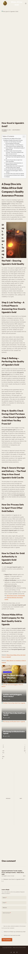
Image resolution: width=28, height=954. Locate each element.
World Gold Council (12, 595)
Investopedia (21, 595)
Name (4, 897)
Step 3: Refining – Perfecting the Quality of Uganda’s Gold (15, 148)
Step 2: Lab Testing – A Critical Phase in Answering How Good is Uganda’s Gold (14, 145)
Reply (24, 875)
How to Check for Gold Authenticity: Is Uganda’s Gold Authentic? (14, 163)
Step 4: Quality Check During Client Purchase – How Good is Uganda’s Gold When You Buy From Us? (14, 152)
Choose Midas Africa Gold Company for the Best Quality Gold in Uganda (14, 166)
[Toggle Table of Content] (23, 136)
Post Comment (7, 939)
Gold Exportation (7, 672)
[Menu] (25, 3)
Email (4, 902)
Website (5, 907)
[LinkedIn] (16, 952)
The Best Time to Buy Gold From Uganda (15, 173)
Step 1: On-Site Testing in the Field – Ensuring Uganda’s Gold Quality (14, 142)
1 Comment (4, 131)
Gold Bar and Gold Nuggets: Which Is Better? (14, 171)
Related (8, 176)
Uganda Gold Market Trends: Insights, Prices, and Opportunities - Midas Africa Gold (13, 872)
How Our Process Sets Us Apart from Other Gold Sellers (14, 160)
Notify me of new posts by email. (12, 935)
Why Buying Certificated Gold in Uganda (15, 175)
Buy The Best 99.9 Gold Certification (14, 169)
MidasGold (7, 680)
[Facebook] (11, 952)
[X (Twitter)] (14, 952)
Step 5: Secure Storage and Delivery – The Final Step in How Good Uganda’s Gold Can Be (15, 157)
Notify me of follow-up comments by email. (15, 931)
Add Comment (7, 912)
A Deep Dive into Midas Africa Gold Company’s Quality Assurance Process (13, 139)
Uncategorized (16, 129)
